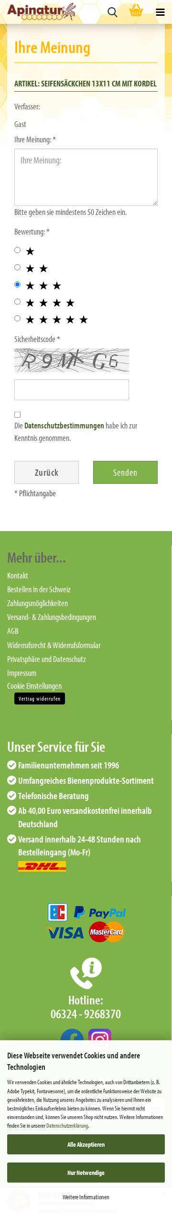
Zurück (47, 472)
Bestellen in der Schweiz (39, 589)
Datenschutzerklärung (67, 1125)
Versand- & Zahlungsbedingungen (51, 616)
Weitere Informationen (86, 1197)
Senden (125, 472)
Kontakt (17, 575)
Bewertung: (30, 231)
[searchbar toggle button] (112, 12)
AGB (12, 630)
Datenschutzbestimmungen (64, 425)
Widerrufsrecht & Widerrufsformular (53, 645)
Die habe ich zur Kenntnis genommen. (75, 431)
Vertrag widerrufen (40, 698)
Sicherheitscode (35, 338)
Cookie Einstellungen (34, 685)
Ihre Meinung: (33, 139)
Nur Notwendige (86, 1172)
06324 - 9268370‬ (86, 1013)
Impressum (21, 672)
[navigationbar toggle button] (160, 12)
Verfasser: (27, 106)
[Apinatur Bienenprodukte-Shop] (38, 12)
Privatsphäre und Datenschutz (46, 658)
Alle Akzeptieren (86, 1144)
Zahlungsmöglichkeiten (37, 602)
